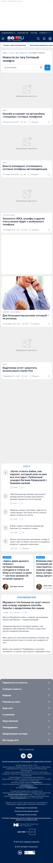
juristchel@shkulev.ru (26, 786)
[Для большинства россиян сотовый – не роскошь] (26, 293)
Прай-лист (7, 708)
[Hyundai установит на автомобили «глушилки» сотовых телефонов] (26, 91)
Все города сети (10, 740)
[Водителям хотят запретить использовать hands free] (26, 345)
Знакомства (23, 33)
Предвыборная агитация (14, 734)
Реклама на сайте (11, 702)
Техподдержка (10, 727)
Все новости (21, 53)
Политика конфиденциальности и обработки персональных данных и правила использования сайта (26, 819)
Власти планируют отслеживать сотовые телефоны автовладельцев (25, 168)
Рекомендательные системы (27, 815)
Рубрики (6, 695)
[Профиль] (50, 38)
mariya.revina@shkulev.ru (18, 798)
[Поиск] (38, 38)
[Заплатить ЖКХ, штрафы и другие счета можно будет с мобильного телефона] (26, 196)
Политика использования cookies (26, 811)
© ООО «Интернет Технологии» (26, 847)
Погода (34, 33)
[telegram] (23, 755)
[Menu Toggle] (3, 38)
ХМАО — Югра (8, 53)
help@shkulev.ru (31, 788)
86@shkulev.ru (37, 782)
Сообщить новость (12, 689)
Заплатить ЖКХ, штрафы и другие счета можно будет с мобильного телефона (24, 221)
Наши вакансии (10, 721)
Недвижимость (8, 33)
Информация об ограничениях (26, 808)
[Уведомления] (44, 38)
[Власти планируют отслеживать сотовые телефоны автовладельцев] (26, 144)
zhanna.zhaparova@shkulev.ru (18, 794)
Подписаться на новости (14, 682)
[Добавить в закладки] (48, 122)
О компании (8, 714)
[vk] (29, 755)
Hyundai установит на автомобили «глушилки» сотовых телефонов (24, 115)
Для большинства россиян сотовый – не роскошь (26, 317)
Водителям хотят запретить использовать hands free (20, 369)
